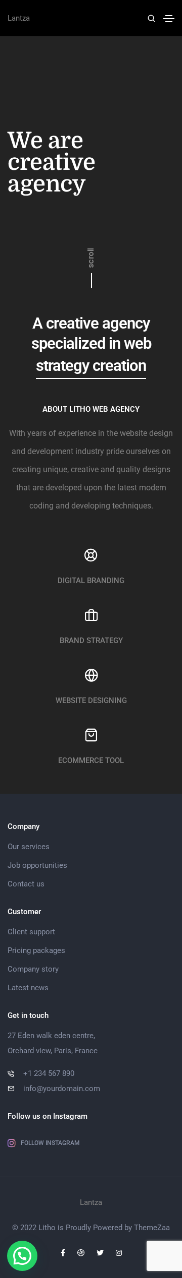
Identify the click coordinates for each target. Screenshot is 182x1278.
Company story (33, 969)
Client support (31, 931)
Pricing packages (36, 950)
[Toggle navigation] (168, 18)
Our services (29, 846)
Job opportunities (37, 865)
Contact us (26, 883)
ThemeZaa (152, 1227)
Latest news (28, 987)
